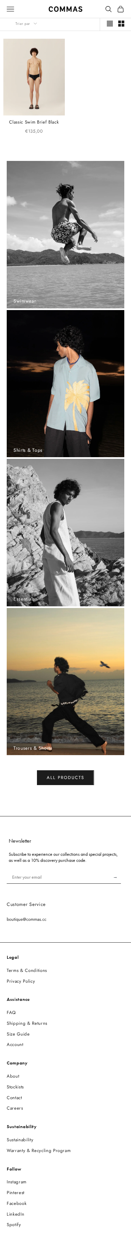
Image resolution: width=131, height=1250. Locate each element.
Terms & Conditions (27, 970)
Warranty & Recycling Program (39, 1150)
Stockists (15, 1087)
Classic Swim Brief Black (34, 122)
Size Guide (18, 1034)
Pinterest (16, 1192)
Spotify (14, 1224)
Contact (14, 1097)
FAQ (11, 1012)
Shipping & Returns (27, 1023)
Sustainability (20, 1140)
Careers (15, 1108)
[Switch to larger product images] (110, 23)
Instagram (17, 1182)
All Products (65, 777)
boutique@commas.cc (26, 919)
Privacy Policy (21, 981)
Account (15, 1044)
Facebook (17, 1203)
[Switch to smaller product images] (121, 23)
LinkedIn (15, 1214)
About (13, 1076)
